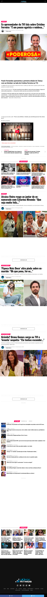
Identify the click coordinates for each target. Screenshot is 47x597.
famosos (21, 146)
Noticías (20, 588)
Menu (8, 588)
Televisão (42, 146)
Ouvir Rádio (12, 588)
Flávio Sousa (8, 31)
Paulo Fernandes (36, 146)
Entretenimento (30, 588)
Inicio (5, 588)
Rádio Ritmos (8, 208)
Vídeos (31, 590)
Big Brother (37, 588)
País (16, 588)
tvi (12, 147)
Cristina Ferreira (14, 146)
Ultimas (41, 588)
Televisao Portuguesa (6, 147)
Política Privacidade (25, 590)
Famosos (24, 588)
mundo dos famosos (28, 146)
